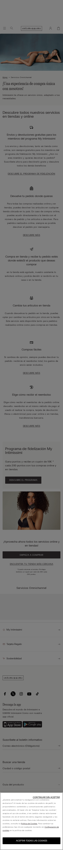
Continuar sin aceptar (46, 797)
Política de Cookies (29, 823)
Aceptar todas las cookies (31, 840)
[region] (31, 821)
